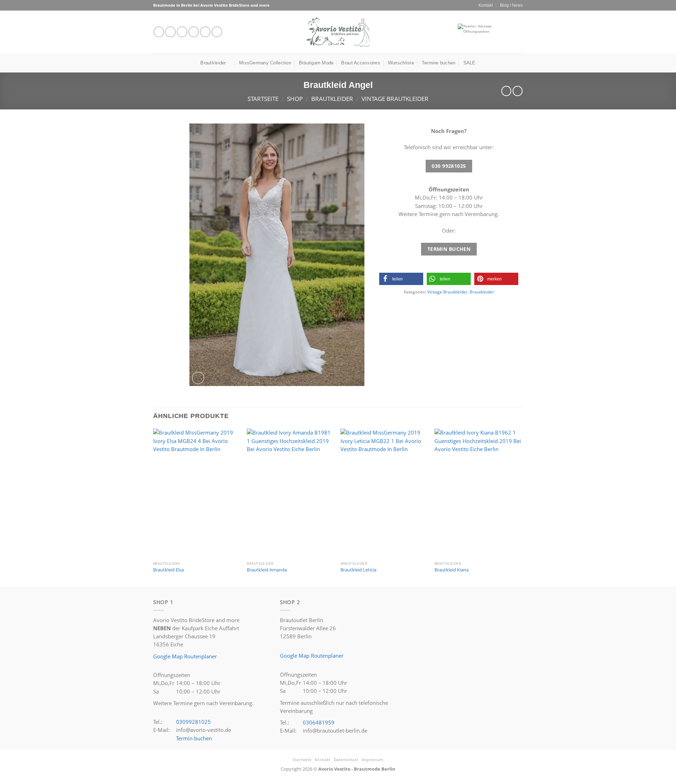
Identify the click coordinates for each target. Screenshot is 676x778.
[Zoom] (198, 378)
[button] (401, 279)
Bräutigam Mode (316, 62)
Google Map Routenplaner (185, 656)
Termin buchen (194, 738)
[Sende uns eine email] (193, 31)
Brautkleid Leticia (358, 570)
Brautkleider (213, 62)
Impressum (372, 759)
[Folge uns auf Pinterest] (217, 31)
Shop (295, 99)
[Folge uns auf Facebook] (159, 31)
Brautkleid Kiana (451, 570)
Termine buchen (439, 62)
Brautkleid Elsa (168, 570)
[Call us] (205, 31)
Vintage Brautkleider (395, 99)
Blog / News (511, 5)
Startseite (263, 99)
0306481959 (318, 722)
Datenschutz (346, 759)
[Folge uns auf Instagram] (170, 31)
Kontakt (485, 5)
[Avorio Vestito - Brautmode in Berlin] (338, 32)
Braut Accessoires (360, 62)
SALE (469, 62)
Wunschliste (401, 62)
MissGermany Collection (265, 62)
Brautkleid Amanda (267, 570)
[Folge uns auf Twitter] (182, 31)
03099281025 (193, 721)
